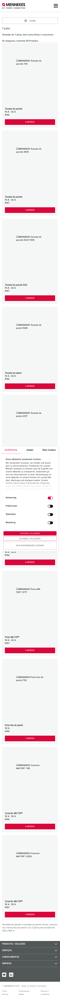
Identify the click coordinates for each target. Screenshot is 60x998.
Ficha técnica (5, 992)
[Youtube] (4, 975)
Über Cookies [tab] (49, 450)
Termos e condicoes (45, 992)
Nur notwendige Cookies (30, 546)
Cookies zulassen (30, 533)
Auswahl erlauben (29, 539)
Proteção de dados (24, 992)
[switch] (50, 506)
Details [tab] (30, 450)
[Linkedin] (11, 975)
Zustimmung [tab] (11, 450)
